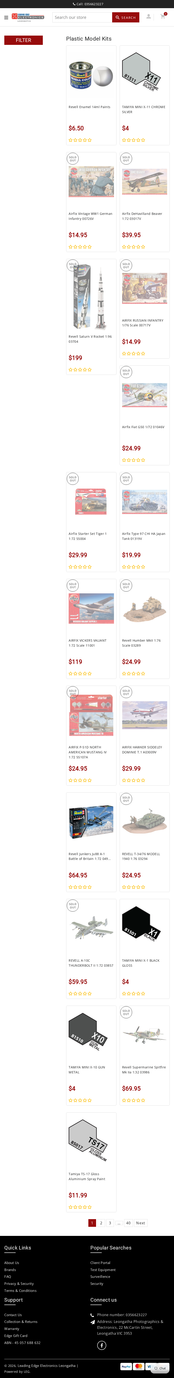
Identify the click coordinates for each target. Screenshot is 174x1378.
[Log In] (148, 17)
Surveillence (100, 1276)
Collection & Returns (20, 1321)
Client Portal (100, 1262)
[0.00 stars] (80, 140)
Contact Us (13, 1314)
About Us (11, 1262)
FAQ (7, 1276)
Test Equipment (103, 1269)
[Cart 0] (162, 17)
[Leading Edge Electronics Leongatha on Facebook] (101, 1345)
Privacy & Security (19, 1283)
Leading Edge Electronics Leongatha (47, 1365)
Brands (10, 1269)
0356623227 (136, 1314)
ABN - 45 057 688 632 (22, 1342)
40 (128, 1222)
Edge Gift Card (15, 1335)
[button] (134, 246)
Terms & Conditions (20, 1290)
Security (97, 1283)
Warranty (11, 1328)
